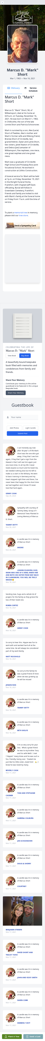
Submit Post (22, 433)
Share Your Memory (16, 393)
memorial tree (20, 212)
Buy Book (25, 355)
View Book (12, 355)
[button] (22, 911)
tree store (23, 215)
